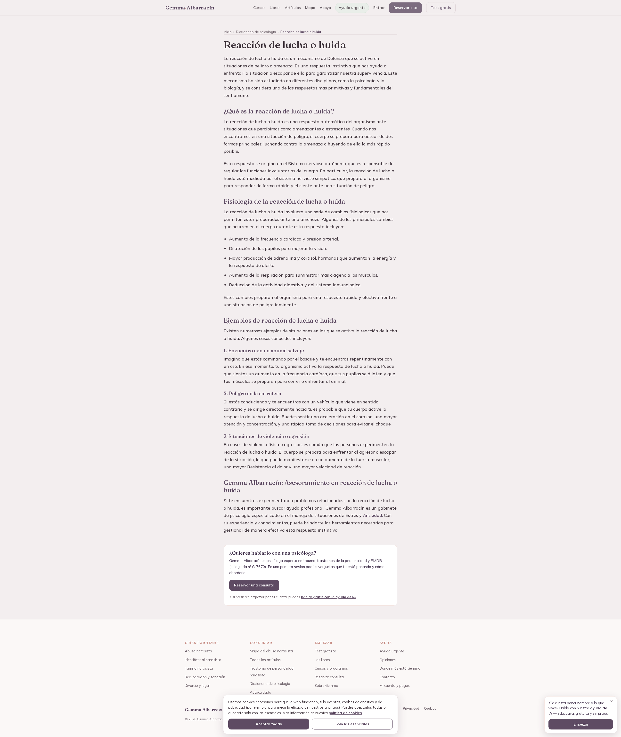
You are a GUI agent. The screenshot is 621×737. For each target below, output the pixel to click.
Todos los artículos (265, 659)
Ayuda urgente (352, 7)
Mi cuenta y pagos (395, 685)
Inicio (228, 32)
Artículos (293, 7)
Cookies (430, 708)
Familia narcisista (199, 668)
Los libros (322, 659)
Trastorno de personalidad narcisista (272, 671)
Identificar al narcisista (203, 659)
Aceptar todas (269, 724)
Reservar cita (405, 7)
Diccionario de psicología (256, 32)
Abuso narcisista (198, 651)
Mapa (310, 7)
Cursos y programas (331, 668)
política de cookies (345, 713)
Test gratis (441, 7)
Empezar (580, 724)
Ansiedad (372, 515)
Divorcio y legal (197, 685)
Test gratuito (325, 651)
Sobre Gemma (326, 685)
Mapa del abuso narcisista (271, 651)
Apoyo (325, 7)
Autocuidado (260, 692)
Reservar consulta (329, 677)
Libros (275, 7)
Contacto (387, 677)
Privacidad (411, 708)
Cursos (259, 7)
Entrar (379, 7)
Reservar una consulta (254, 585)
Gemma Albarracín (252, 483)
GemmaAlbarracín (189, 7)
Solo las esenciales (352, 724)
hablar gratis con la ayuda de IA (328, 597)
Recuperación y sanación (205, 677)
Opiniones (388, 659)
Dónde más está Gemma (400, 668)
